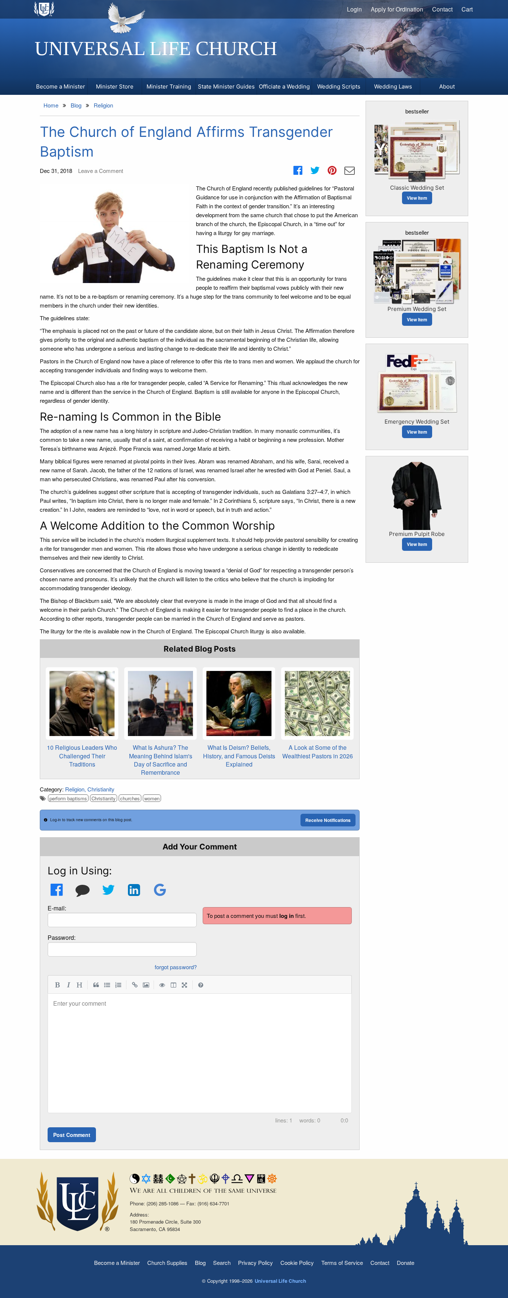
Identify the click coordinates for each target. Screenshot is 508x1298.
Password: (61, 937)
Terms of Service (342, 1262)
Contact (442, 9)
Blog (200, 1262)
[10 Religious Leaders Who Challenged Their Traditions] (82, 703)
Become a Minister (117, 1262)
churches (130, 798)
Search (222, 1262)
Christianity (101, 789)
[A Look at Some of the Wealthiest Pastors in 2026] (317, 703)
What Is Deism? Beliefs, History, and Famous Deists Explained (239, 755)
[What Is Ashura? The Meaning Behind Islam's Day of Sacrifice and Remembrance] (160, 703)
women (152, 798)
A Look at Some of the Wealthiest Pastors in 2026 (317, 751)
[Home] (44, 8)
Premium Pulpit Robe (417, 533)
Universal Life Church (156, 48)
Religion (74, 789)
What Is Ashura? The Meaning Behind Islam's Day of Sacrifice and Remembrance (160, 760)
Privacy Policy (255, 1262)
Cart (467, 9)
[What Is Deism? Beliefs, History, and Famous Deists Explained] (239, 703)
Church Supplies (167, 1262)
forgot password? (176, 967)
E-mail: (57, 908)
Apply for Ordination (397, 9)
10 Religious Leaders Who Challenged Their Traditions (82, 755)
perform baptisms (68, 798)
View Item (417, 198)
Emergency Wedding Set (417, 421)
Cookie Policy (297, 1262)
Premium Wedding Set (417, 308)
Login (354, 9)
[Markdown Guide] (200, 984)
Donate (405, 1262)
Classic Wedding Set (417, 187)
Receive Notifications (328, 820)
